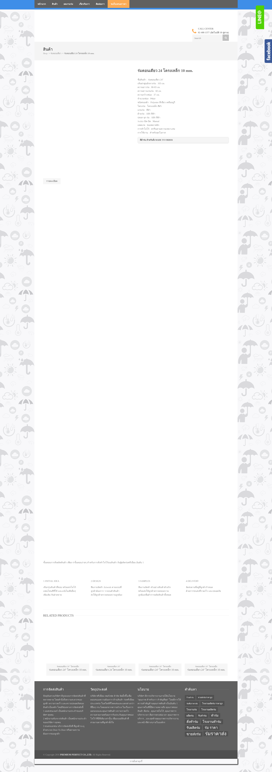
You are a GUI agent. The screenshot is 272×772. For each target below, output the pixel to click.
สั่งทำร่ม (192, 721)
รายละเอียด (51, 181)
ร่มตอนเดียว (56, 53)
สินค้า (55, 4)
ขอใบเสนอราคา (118, 4)
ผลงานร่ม (68, 4)
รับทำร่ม (202, 715)
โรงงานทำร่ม (212, 721)
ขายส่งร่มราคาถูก (205, 697)
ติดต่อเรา (100, 4)
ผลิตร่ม (190, 715)
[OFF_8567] (66, 80)
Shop (45, 53)
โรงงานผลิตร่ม (208, 709)
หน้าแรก (42, 4)
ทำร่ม (214, 715)
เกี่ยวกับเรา (84, 4)
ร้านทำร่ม (190, 697)
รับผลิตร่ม (193, 727)
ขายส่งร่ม (194, 734)
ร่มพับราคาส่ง (192, 703)
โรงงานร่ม (192, 709)
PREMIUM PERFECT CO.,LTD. (76, 755)
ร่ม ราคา (211, 728)
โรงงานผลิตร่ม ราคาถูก (212, 703)
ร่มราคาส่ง (215, 733)
